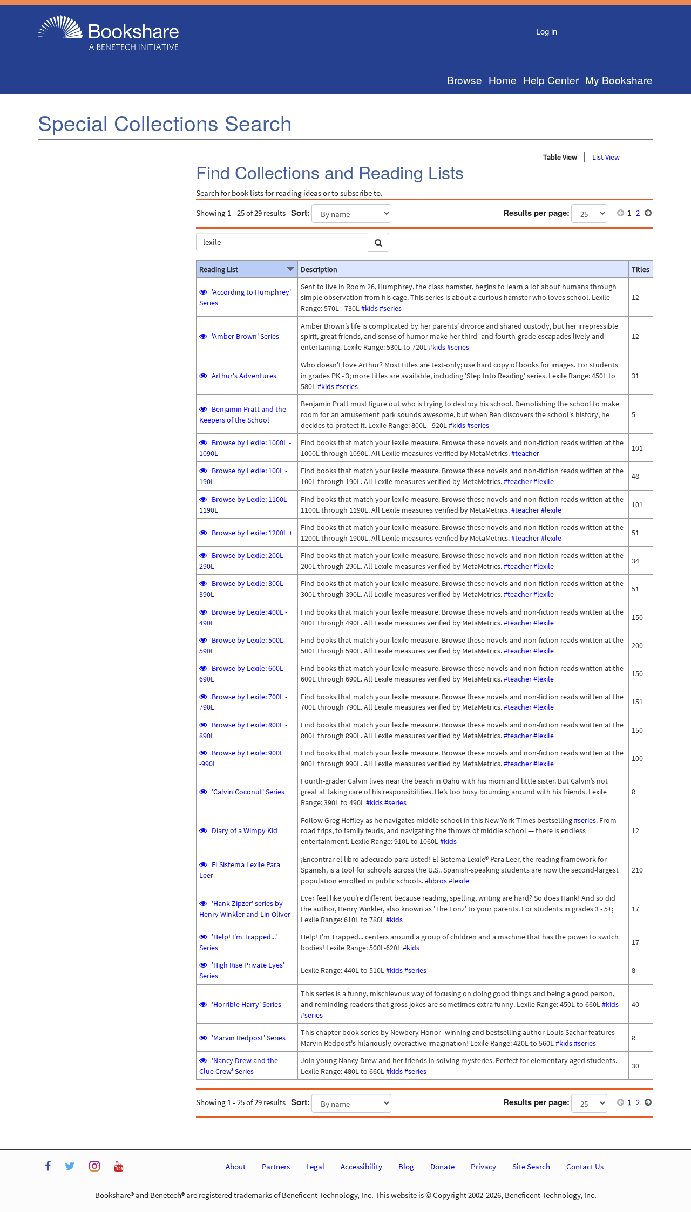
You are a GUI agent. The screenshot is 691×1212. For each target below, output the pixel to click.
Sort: (300, 213)
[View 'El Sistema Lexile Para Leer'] (203, 864)
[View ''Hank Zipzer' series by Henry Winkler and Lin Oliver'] (203, 903)
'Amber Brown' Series (245, 336)
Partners (276, 1166)
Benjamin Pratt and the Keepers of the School (242, 414)
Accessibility (361, 1166)
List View (606, 157)
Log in (546, 31)
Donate (442, 1166)
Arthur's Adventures (244, 375)
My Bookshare (619, 79)
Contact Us (585, 1166)
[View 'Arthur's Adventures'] (203, 375)
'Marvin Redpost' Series (249, 1038)
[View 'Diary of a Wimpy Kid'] (203, 830)
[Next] (648, 213)
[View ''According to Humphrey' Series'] (203, 292)
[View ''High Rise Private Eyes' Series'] (203, 965)
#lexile (543, 481)
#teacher (525, 453)
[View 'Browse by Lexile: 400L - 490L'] (203, 612)
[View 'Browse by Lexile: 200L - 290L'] (203, 555)
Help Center (551, 79)
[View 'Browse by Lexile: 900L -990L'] (203, 753)
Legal (315, 1166)
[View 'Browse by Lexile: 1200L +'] (203, 532)
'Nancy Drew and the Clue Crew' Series (238, 1066)
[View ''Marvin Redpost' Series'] (203, 1038)
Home (503, 79)
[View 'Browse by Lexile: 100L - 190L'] (203, 470)
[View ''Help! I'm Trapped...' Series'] (203, 937)
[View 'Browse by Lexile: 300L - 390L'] (203, 583)
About (236, 1166)
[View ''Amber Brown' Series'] (203, 336)
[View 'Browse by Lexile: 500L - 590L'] (203, 640)
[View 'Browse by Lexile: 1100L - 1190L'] (203, 499)
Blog (406, 1166)
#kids (369, 308)
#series (391, 308)
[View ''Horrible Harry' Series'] (203, 1004)
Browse (464, 79)
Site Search (531, 1166)
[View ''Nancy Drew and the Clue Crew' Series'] (203, 1060)
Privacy (483, 1166)
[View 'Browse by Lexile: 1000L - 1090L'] (203, 442)
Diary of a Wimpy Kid (244, 830)
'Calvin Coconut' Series (248, 791)
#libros (436, 881)
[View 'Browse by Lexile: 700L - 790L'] (203, 697)
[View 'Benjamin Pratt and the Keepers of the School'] (203, 409)
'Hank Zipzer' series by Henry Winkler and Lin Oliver (244, 908)
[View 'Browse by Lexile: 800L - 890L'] (203, 725)
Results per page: (536, 213)
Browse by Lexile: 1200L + (252, 532)
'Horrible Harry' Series (246, 1004)
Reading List (218, 269)
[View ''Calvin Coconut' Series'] (203, 791)
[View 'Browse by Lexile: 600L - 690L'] (203, 668)
